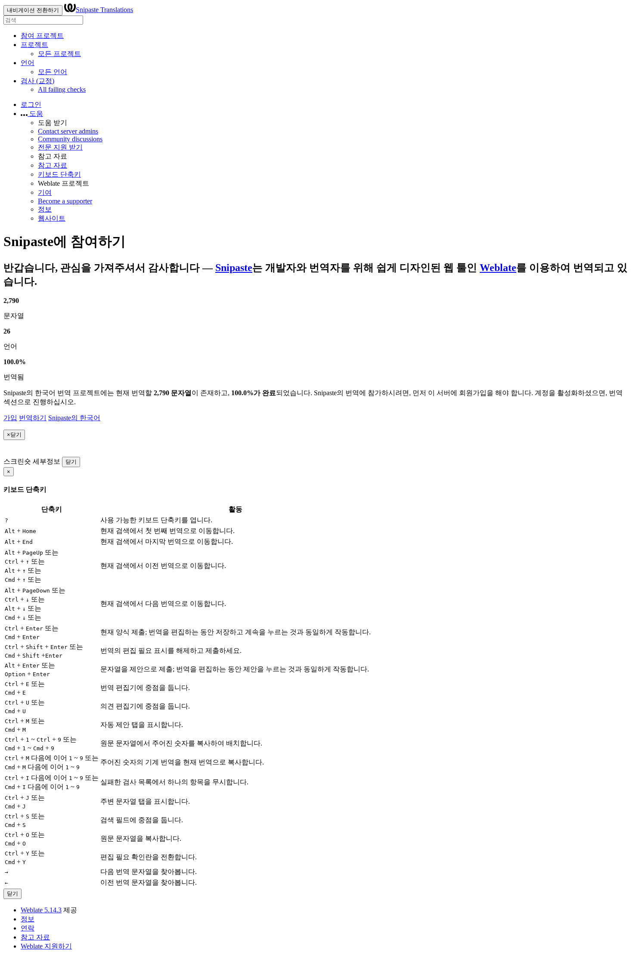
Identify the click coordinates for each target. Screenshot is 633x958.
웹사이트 (51, 218)
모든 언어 (52, 71)
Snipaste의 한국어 (74, 417)
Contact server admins (68, 131)
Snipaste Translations (104, 9)
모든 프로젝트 (59, 53)
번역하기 (33, 417)
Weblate (498, 267)
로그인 (31, 104)
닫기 (71, 462)
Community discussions (70, 139)
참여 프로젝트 (42, 35)
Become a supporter (65, 201)
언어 (27, 62)
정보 (45, 209)
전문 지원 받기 (60, 147)
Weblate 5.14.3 (41, 910)
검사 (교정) (37, 80)
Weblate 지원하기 (46, 946)
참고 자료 (52, 165)
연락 (27, 928)
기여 (45, 192)
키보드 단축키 (59, 174)
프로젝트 (34, 44)
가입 (10, 417)
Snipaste (233, 267)
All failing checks (62, 89)
